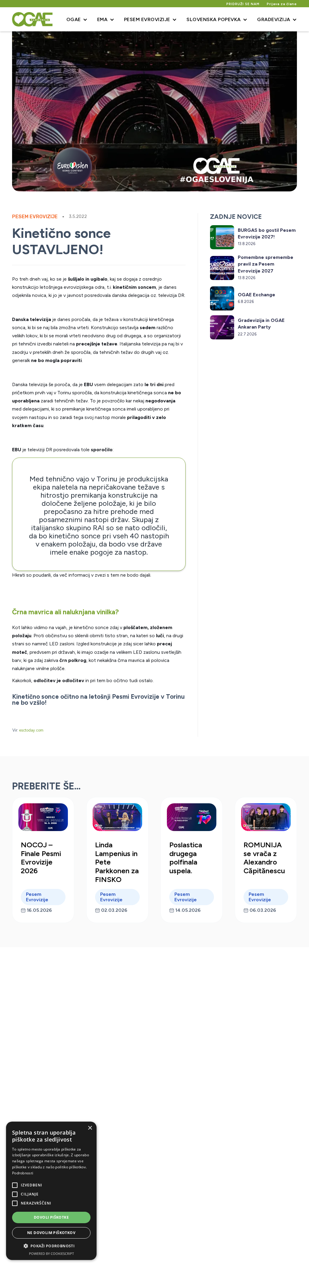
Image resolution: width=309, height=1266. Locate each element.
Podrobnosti (22, 1173)
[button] (77, 19)
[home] (32, 19)
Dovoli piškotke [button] (51, 1217)
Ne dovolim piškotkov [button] (51, 1232)
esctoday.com (31, 730)
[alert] (51, 1191)
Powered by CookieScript (51, 1253)
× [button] (90, 1128)
